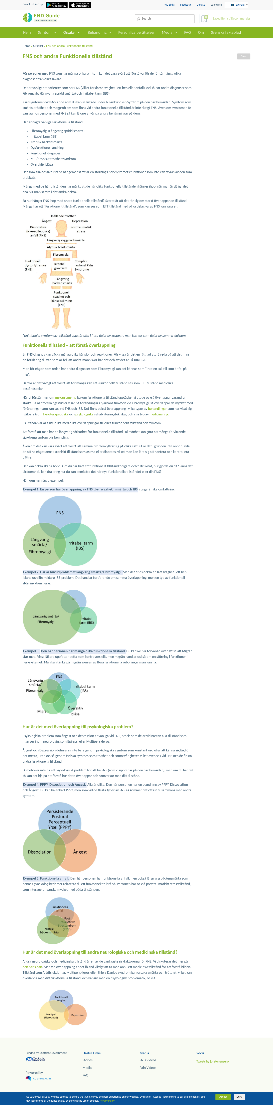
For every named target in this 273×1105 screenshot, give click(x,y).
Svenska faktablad (226, 33)
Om (201, 33)
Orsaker (69, 33)
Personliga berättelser (136, 33)
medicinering (158, 414)
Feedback (185, 4)
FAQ (187, 33)
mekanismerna (66, 398)
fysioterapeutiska (55, 414)
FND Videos (147, 1060)
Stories (88, 1060)
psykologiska (84, 414)
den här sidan (32, 967)
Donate (201, 4)
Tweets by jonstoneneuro (212, 1061)
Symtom (45, 33)
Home (26, 46)
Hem (27, 33)
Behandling (97, 33)
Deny (239, 1096)
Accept (223, 1096)
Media (167, 33)
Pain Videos (147, 1068)
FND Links (169, 4)
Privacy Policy (107, 1100)
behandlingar (157, 409)
